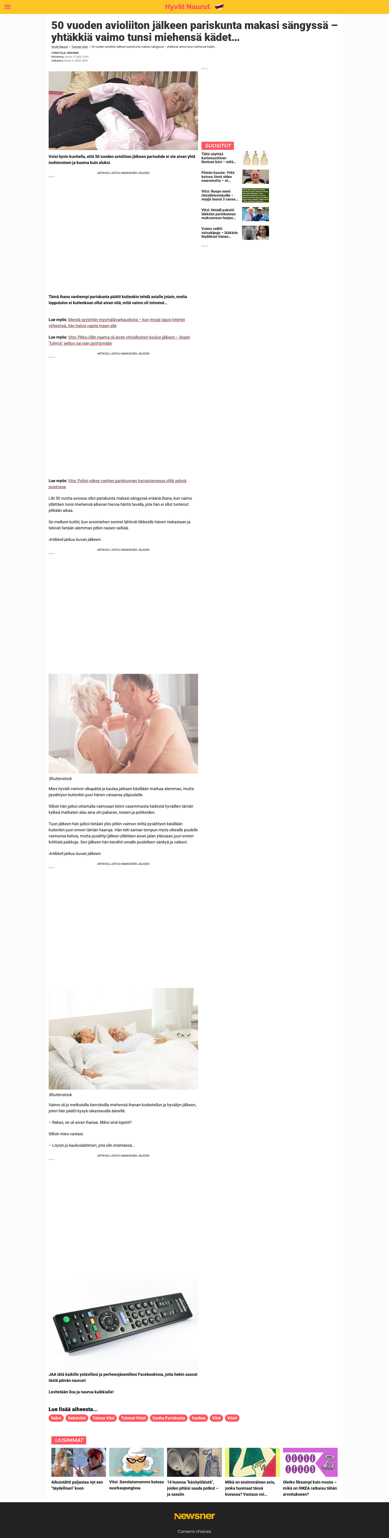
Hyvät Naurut (59, 46)
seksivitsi (77, 1418)
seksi (56, 1418)
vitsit (232, 1418)
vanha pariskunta (168, 1418)
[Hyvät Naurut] (192, 7)
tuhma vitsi (103, 1418)
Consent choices (194, 1531)
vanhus (199, 1418)
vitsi (216, 1418)
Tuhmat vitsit (79, 46)
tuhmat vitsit (133, 1418)
